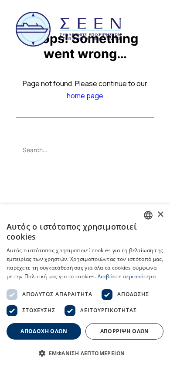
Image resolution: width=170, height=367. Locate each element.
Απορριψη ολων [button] (124, 331)
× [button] (160, 214)
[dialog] (85, 285)
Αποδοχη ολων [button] (43, 331)
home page (85, 95)
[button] (150, 29)
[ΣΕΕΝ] (68, 29)
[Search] (85, 149)
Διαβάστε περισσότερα (127, 276)
